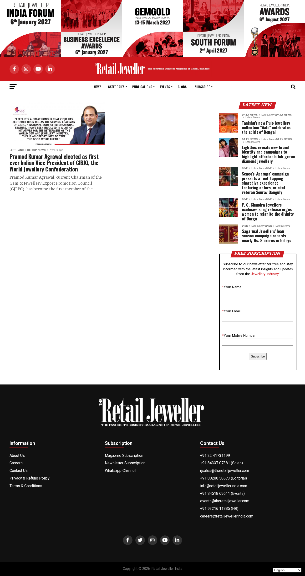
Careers (16, 463)
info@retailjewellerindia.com (223, 486)
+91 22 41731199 (215, 455)
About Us (17, 455)
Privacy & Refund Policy (30, 478)
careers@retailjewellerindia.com (226, 516)
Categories (116, 86)
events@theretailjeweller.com (224, 501)
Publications (142, 86)
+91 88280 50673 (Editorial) (223, 478)
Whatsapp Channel (120, 470)
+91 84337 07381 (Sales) (221, 463)
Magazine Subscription (124, 455)
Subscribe (202, 86)
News (97, 86)
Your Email (231, 311)
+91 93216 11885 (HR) (219, 508)
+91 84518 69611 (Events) (222, 493)
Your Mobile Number (239, 336)
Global (183, 86)
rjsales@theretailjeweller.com (224, 470)
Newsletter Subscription (125, 463)
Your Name (231, 287)
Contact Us (19, 470)
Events (165, 86)
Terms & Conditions (26, 486)
